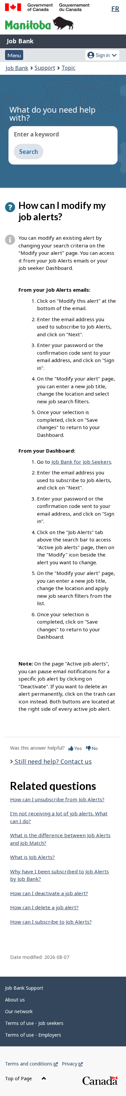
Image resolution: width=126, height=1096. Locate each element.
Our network (19, 1011)
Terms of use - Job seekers (34, 1023)
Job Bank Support (24, 988)
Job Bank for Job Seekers (81, 461)
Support (45, 67)
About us (15, 999)
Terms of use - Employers (33, 1035)
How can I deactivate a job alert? (49, 893)
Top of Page (19, 1078)
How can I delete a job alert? (44, 907)
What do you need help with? (52, 113)
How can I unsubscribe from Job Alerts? (57, 799)
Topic (68, 67)
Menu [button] (14, 55)
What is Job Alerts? (32, 857)
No (94, 748)
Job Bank (20, 41)
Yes (77, 748)
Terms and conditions (31, 1063)
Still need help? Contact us (52, 761)
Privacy (72, 1063)
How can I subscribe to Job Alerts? (51, 921)
